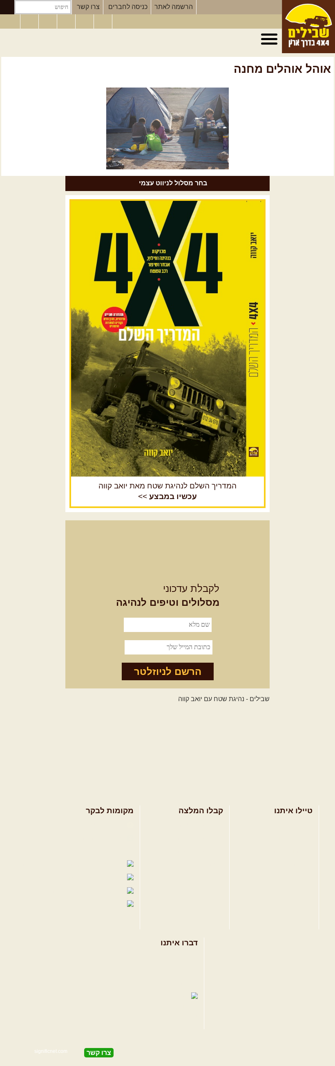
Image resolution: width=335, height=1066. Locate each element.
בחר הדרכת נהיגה (288, 851)
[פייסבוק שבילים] (49, 22)
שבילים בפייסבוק (100, 824)
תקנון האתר (182, 983)
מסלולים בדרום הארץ (193, 851)
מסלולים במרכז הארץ (193, 837)
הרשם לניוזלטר (167, 671)
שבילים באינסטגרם (43, 891)
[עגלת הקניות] (104, 22)
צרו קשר (88, 6)
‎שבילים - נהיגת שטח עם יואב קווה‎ (224, 698)
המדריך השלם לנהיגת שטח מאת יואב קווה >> (167, 491)
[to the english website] (9, 21)
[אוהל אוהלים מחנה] (167, 128)
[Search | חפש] (7, 7)
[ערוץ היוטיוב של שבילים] (85, 22)
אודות (190, 957)
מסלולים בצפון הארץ (194, 824)
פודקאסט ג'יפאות (53, 877)
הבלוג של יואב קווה (47, 864)
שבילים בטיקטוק (102, 912)
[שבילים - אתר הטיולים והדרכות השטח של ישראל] (308, 26)
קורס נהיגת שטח (290, 864)
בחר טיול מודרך (291, 837)
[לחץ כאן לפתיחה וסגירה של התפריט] (270, 39)
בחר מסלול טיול (291, 824)
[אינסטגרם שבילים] (67, 22)
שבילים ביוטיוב (104, 851)
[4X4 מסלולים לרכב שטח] (167, 339)
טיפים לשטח (206, 864)
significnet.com (50, 1051)
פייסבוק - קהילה (102, 837)
